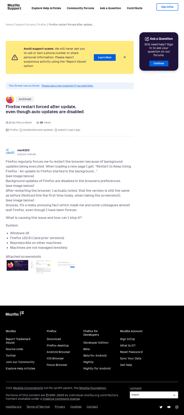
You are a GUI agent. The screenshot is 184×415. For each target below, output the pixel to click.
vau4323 (23, 150)
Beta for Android (95, 355)
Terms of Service (38, 406)
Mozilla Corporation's (28, 388)
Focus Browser (57, 365)
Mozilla (15, 314)
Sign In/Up (167, 6)
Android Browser (58, 352)
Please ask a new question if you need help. (68, 85)
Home (9, 24)
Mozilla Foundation (92, 388)
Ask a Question (110, 8)
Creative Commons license (61, 398)
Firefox (42, 24)
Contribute (134, 8)
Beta (86, 349)
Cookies (76, 406)
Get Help (126, 365)
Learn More (104, 57)
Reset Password (131, 352)
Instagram (176, 407)
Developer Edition (96, 342)
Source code (14, 349)
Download (54, 339)
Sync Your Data (130, 358)
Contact (92, 406)
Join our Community (20, 362)
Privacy (60, 406)
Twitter (11, 355)
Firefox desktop (58, 345)
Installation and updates (38, 129)
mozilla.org (13, 406)
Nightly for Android (97, 368)
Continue (159, 63)
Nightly (88, 362)
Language (136, 388)
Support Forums (25, 24)
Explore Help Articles (46, 8)
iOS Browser (55, 358)
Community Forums (80, 8)
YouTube (168, 407)
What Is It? (127, 345)
